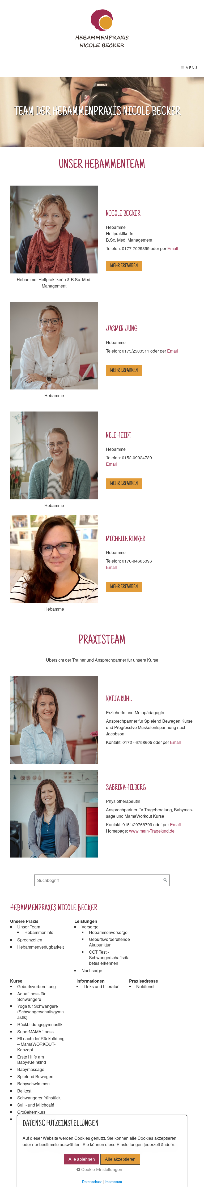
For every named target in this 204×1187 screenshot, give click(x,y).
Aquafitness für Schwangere (31, 996)
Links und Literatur (101, 986)
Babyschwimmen (33, 1084)
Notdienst (145, 986)
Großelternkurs (31, 1112)
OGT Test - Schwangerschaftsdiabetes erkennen (109, 957)
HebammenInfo (38, 932)
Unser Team (28, 927)
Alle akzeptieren (120, 1159)
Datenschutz (92, 1181)
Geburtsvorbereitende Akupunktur (109, 942)
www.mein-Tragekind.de (152, 831)
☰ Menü (189, 67)
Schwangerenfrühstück (39, 1098)
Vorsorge (90, 927)
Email (172, 248)
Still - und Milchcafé (35, 1105)
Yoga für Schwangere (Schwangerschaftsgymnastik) (40, 1011)
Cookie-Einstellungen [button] (101, 1169)
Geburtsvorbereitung (36, 986)
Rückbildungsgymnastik (39, 1024)
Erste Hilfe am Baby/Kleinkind (31, 1059)
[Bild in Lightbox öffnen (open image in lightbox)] (54, 814)
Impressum (113, 1181)
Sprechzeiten (29, 940)
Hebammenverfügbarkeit (40, 947)
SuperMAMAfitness (35, 1032)
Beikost (24, 1091)
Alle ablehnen (82, 1159)
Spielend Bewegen (35, 1076)
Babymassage (30, 1069)
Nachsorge (92, 970)
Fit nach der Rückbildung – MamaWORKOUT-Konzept (41, 1044)
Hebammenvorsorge (108, 932)
